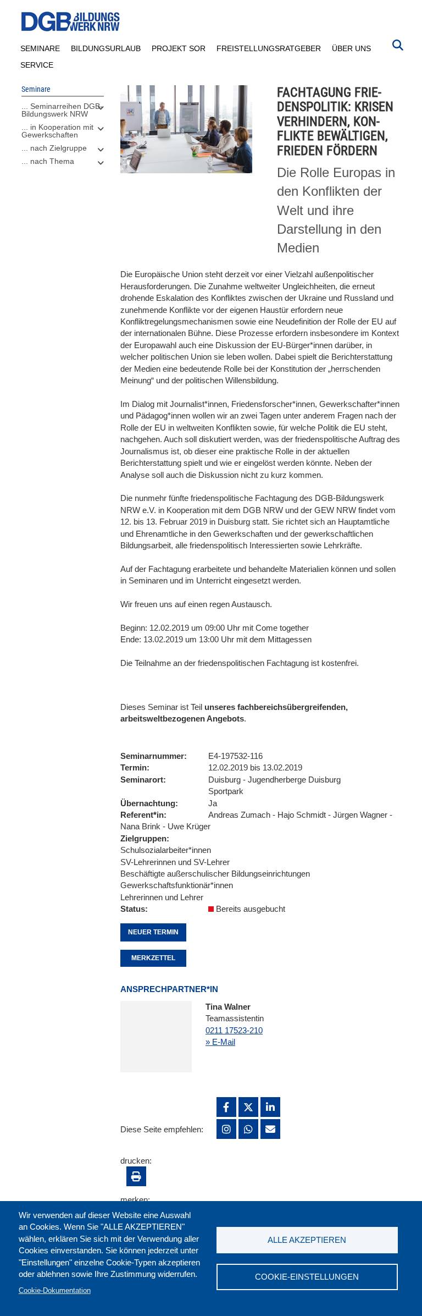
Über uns (351, 48)
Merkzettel (153, 958)
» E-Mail (220, 1042)
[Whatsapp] (248, 1129)
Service (36, 64)
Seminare (40, 48)
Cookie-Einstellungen (307, 1276)
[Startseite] (70, 22)
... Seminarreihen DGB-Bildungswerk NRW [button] (62, 110)
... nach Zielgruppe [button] (54, 148)
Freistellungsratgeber (268, 48)
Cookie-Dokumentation (55, 1290)
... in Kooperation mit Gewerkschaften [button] (57, 131)
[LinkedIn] (270, 1107)
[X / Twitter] (248, 1107)
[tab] (62, 112)
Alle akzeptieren (307, 1240)
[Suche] (397, 44)
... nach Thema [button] (47, 161)
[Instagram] (226, 1129)
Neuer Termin (153, 932)
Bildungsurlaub (106, 48)
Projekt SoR (179, 48)
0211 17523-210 (234, 1030)
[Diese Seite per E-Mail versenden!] (270, 1129)
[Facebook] (226, 1107)
